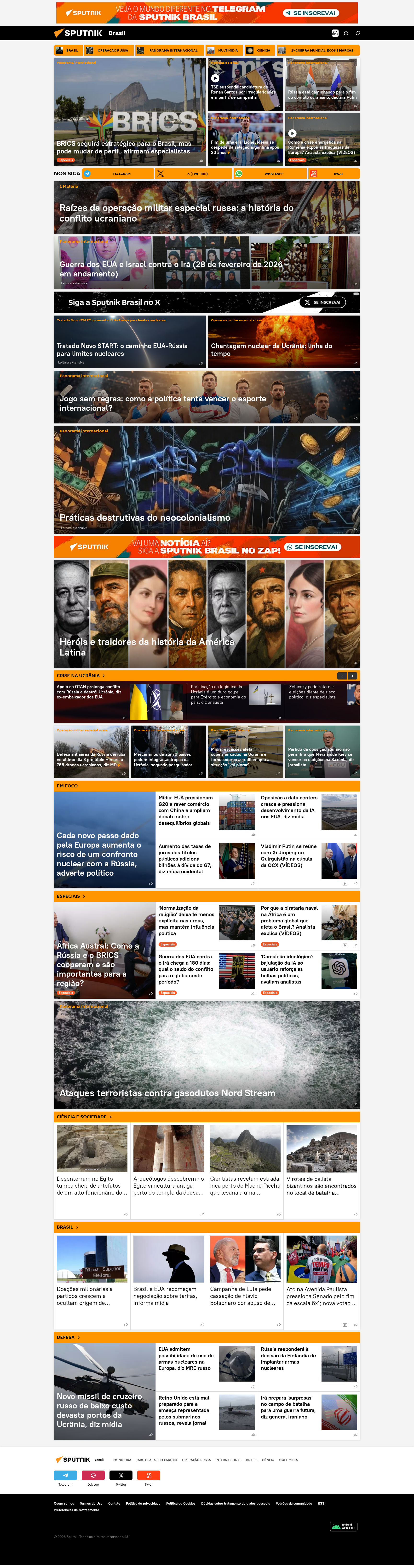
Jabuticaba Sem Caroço (156, 1460)
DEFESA (66, 1337)
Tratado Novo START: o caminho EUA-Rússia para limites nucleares (111, 320)
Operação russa (196, 1460)
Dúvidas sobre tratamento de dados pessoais (235, 1503)
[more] (201, 161)
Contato (114, 1503)
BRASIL (65, 1227)
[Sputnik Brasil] (80, 39)
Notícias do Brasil (225, 63)
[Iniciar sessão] (346, 33)
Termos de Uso (91, 1503)
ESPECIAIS (68, 896)
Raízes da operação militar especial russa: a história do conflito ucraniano (177, 212)
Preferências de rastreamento (76, 1510)
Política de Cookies (181, 1503)
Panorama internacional (76, 63)
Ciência (268, 1460)
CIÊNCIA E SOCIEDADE (82, 1117)
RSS (321, 1503)
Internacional (228, 1460)
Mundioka (122, 1460)
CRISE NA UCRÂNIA (78, 675)
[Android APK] (344, 1527)
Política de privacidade (143, 1503)
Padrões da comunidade (294, 1503)
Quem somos (64, 1503)
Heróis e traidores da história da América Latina (207, 614)
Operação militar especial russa (236, 320)
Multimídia (288, 1460)
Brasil (251, 1460)
